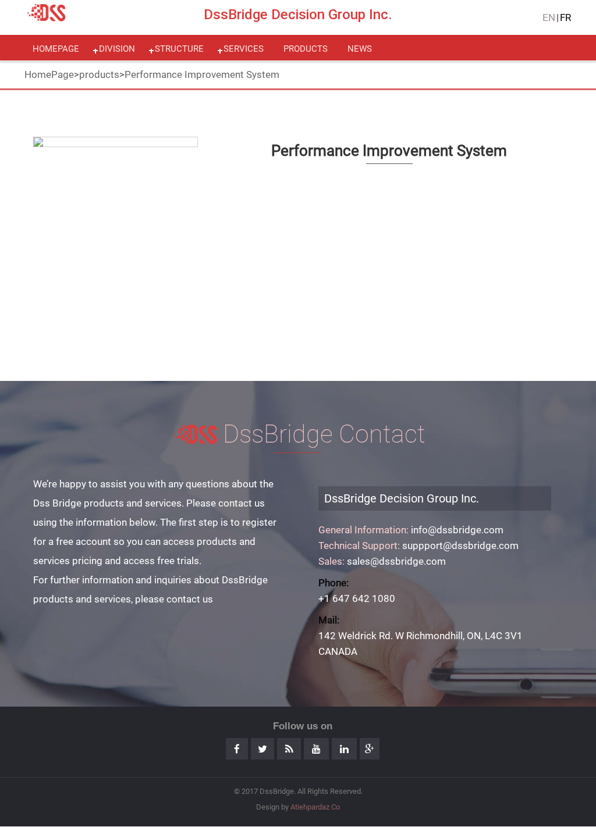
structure (179, 49)
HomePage (49, 74)
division (117, 49)
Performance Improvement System (202, 74)
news (359, 49)
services (244, 49)
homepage (56, 49)
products (305, 49)
